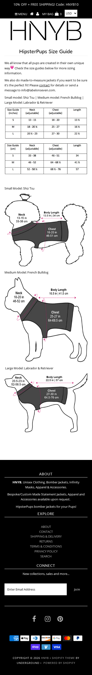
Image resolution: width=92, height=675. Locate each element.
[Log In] (37, 13)
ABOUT (46, 527)
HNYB (45, 658)
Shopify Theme (63, 658)
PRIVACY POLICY (46, 551)
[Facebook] (34, 620)
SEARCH (46, 556)
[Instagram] (47, 620)
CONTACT (46, 531)
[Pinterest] (60, 620)
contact (44, 85)
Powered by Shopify (59, 663)
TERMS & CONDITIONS (46, 546)
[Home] (32, 13)
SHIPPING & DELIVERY (46, 536)
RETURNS (46, 541)
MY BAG (52, 14)
